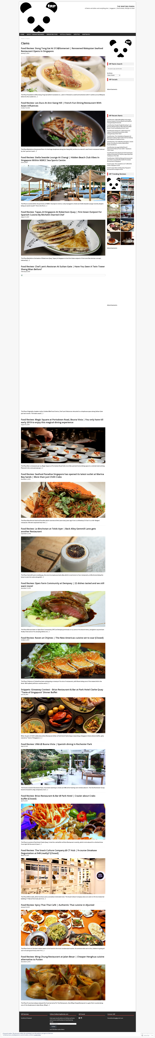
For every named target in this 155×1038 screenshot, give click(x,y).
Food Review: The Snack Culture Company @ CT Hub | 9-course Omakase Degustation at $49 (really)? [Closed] (59, 852)
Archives (109, 73)
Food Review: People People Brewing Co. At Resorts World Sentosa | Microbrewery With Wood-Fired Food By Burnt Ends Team (119, 126)
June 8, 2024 (24, 162)
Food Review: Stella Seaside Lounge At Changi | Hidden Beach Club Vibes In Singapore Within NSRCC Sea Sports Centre (60, 159)
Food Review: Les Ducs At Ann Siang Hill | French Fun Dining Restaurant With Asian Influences (61, 104)
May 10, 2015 (24, 746)
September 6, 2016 (26, 533)
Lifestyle (77, 34)
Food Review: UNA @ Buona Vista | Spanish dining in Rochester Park (56, 744)
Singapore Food (52, 34)
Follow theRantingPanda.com (59, 1014)
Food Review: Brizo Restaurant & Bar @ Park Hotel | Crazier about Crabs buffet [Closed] (58, 797)
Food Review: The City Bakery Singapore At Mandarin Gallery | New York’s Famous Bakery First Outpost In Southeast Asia (120, 137)
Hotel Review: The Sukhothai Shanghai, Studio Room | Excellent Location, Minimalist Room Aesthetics (120, 143)
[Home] (113, 184)
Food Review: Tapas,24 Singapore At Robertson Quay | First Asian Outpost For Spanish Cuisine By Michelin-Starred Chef (61, 213)
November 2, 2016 (25, 479)
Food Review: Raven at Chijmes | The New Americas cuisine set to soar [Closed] (62, 637)
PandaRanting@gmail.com (115, 1018)
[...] (36, 97)
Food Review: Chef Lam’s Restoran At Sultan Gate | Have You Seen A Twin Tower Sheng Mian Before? (63, 268)
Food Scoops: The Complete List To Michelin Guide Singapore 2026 (119, 164)
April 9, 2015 (24, 801)
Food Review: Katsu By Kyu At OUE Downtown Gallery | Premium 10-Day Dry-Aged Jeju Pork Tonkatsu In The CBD (119, 154)
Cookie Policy (37, 1035)
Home (22, 34)
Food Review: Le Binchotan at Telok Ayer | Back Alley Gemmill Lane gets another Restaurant (58, 530)
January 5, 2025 (25, 53)
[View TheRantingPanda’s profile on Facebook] (79, 1018)
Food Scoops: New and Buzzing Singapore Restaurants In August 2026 (119, 168)
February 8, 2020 (25, 271)
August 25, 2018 (25, 424)
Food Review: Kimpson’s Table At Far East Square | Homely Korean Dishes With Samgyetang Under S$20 (118, 132)
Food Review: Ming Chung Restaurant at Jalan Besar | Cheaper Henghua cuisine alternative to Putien (62, 958)
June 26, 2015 (24, 694)
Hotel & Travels (65, 34)
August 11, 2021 (25, 217)
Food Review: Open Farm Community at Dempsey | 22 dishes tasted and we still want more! (62, 584)
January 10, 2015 (25, 907)
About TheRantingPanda (35, 34)
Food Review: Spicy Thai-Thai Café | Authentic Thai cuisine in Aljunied (57, 904)
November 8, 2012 (25, 961)
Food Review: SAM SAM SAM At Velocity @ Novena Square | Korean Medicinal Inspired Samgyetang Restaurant (119, 121)
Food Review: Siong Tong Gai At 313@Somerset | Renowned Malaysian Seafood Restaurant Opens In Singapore (62, 49)
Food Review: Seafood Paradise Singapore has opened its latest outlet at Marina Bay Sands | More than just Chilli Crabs (62, 475)
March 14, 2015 (25, 855)
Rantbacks (86, 34)
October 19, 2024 (25, 108)
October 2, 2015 (25, 640)
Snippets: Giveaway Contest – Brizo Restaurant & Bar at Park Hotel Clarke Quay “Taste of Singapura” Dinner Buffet (62, 691)
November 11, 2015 (26, 588)
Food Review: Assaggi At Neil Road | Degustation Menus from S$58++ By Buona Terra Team (119, 148)
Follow (53, 1026)
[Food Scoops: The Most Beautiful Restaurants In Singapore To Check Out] (127, 197)
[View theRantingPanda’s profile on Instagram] (81, 1018)
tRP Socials (113, 79)
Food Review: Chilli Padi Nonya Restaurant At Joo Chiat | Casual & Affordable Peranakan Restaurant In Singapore (119, 159)
